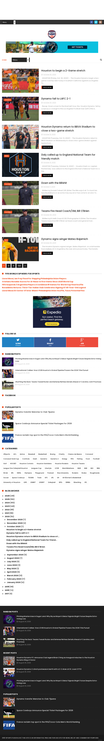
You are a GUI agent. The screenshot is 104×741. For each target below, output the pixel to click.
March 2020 (13, 575)
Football (8, 184)
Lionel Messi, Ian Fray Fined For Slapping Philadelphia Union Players (34, 278)
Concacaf (89, 454)
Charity (62, 454)
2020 (7, 516)
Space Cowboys (18, 478)
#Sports (6, 454)
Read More (47, 87)
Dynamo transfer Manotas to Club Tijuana (35, 412)
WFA (60, 482)
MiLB (79, 468)
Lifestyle (48, 468)
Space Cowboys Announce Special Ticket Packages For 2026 (43, 423)
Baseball (31, 454)
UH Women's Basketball (72, 478)
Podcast (50, 473)
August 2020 (13, 558)
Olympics (28, 473)
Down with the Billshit (54, 183)
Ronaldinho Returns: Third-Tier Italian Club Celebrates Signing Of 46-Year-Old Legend (44, 287)
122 (19, 265)
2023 (7, 506)
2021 (7, 513)
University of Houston (11, 482)
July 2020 (12, 561)
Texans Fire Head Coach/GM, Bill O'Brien (65, 211)
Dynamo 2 (55, 459)
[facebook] (91, 22)
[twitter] (96, 22)
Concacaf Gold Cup (11, 459)
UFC (46, 478)
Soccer (6, 478)
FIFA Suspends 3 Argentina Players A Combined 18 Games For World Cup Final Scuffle (42, 284)
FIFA (72, 459)
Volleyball (51, 482)
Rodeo (84, 473)
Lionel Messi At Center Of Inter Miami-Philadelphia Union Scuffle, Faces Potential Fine (43, 290)
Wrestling (77, 482)
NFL (12, 473)
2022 (7, 509)
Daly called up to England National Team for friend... (31, 540)
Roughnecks (95, 473)
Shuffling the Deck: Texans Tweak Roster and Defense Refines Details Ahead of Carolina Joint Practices (58, 382)
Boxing (52, 454)
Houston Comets (26, 463)
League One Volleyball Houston (15, 468)
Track (39, 478)
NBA (98, 468)
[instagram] (100, 22)
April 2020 (12, 572)
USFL (25, 482)
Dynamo (8, 72)
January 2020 (14, 582)
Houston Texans (78, 463)
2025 (7, 499)
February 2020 (14, 579)
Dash (35, 459)
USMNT (33, 482)
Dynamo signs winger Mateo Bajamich (64, 239)
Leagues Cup (36, 468)
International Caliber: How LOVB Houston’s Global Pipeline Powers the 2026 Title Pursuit (51, 370)
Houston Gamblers (44, 463)
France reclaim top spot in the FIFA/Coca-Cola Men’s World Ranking (47, 435)
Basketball (42, 454)
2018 (7, 590)
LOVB (57, 468)
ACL (14, 454)
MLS (6, 128)
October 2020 (14, 526)
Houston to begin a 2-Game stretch (63, 70)
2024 (7, 502)
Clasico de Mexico (75, 454)
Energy (64, 459)
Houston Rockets (61, 463)
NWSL (7, 156)
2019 (7, 586)
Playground (39, 473)
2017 (7, 593)
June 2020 (12, 565)
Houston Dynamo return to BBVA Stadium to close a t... (32, 536)
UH (58, 478)
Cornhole (26, 459)
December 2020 (15, 519)
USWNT (42, 482)
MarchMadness (68, 468)
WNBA (68, 482)
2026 (7, 496)
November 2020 (15, 523)
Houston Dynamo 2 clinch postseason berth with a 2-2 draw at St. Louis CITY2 (49, 669)
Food (88, 459)
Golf (5, 463)
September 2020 (15, 554)
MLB (85, 468)
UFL (52, 478)
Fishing (79, 459)
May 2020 (12, 568)
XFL (85, 482)
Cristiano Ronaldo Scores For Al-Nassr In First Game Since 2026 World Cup (37, 281)
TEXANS (31, 478)
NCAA (5, 473)
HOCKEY (13, 463)
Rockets (75, 473)
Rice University (63, 473)
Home (4, 60)
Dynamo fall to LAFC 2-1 (55, 98)
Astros (22, 454)
